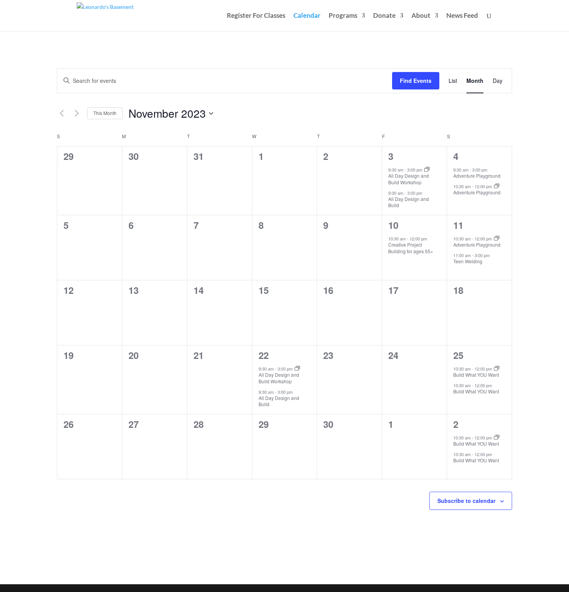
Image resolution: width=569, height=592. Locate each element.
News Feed (462, 16)
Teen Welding (467, 261)
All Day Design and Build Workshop (408, 178)
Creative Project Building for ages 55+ (410, 247)
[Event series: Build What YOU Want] (496, 368)
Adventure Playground (476, 175)
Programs (343, 16)
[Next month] (76, 113)
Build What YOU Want (476, 374)
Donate (384, 16)
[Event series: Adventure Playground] (496, 186)
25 (458, 355)
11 (458, 225)
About (420, 16)
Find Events (416, 80)
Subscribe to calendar (466, 500)
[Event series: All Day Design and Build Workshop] (427, 169)
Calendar (306, 16)
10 (393, 225)
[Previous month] (61, 113)
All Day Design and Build (408, 202)
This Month (105, 113)
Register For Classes (256, 16)
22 (264, 355)
